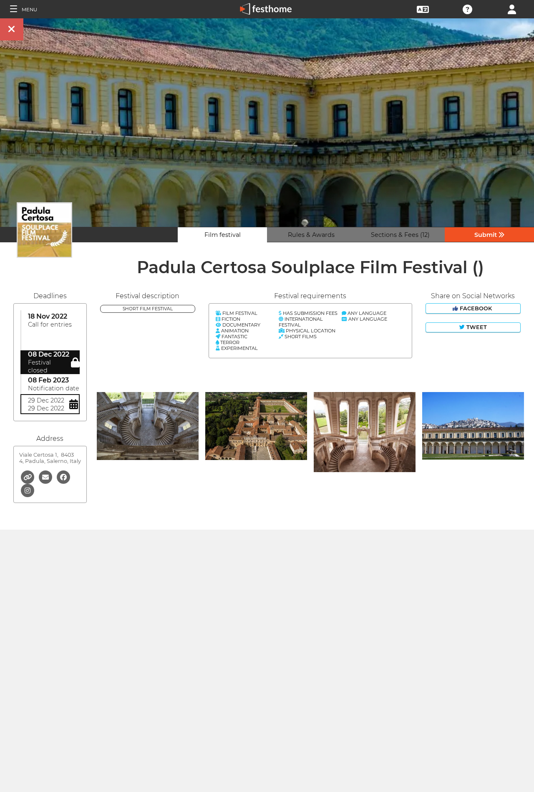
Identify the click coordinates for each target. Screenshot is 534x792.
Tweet (476, 327)
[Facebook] (63, 476)
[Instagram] (27, 490)
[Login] (512, 8)
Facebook (476, 308)
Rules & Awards (311, 235)
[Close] (11, 29)
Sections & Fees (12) (400, 235)
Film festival (222, 235)
